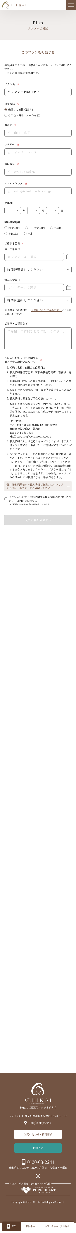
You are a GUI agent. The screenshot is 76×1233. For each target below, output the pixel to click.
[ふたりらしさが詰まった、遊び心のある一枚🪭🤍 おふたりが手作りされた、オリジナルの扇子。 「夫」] (12, 950)
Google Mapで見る (40, 1123)
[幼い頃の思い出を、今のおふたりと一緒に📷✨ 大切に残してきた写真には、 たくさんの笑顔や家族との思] (63, 1002)
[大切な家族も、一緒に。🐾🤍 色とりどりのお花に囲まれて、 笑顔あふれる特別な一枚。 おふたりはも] (12, 1027)
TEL (14, 1226)
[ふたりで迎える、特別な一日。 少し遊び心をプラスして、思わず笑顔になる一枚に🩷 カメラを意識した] (38, 976)
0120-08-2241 (40, 1162)
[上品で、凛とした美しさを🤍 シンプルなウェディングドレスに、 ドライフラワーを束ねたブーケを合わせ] (12, 976)
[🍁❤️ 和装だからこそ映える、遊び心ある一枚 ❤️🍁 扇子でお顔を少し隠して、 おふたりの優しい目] (63, 1027)
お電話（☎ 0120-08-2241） (46, 310)
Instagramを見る (34, 1054)
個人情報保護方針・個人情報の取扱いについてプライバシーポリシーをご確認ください (34, 486)
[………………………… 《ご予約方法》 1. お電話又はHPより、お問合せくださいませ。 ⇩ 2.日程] (38, 950)
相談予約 (38, 1148)
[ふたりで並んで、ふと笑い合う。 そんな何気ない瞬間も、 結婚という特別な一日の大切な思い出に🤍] (38, 1002)
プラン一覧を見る (34, 703)
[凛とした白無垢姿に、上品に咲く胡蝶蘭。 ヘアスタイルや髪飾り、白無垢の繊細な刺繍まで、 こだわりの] (38, 1027)
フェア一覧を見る (34, 883)
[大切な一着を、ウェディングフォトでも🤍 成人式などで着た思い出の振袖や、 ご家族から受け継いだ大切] (63, 976)
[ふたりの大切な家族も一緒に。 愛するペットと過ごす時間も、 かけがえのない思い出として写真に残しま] (12, 1002)
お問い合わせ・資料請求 (38, 1134)
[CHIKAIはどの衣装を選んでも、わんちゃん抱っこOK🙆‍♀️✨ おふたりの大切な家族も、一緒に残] (63, 950)
